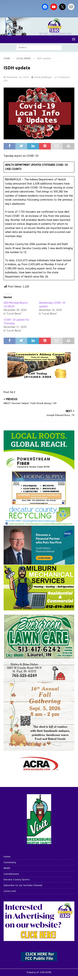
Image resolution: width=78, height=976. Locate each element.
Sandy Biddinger (43, 77)
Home (7, 856)
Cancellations (11, 874)
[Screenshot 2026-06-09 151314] (39, 523)
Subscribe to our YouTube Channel (23, 885)
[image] (39, 748)
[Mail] (71, 7)
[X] (62, 7)
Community (10, 862)
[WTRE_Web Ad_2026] (39, 468)
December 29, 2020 (18, 77)
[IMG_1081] (39, 608)
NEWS (7, 868)
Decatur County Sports (17, 879)
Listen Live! (10, 891)
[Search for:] (39, 47)
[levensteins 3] (39, 377)
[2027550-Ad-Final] (39, 562)
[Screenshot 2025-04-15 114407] (39, 657)
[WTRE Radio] (39, 33)
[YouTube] (53, 7)
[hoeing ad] (39, 502)
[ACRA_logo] (39, 768)
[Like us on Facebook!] (45, 7)
